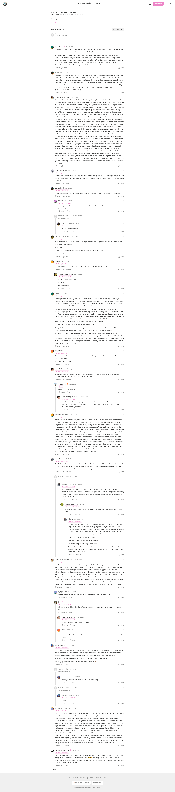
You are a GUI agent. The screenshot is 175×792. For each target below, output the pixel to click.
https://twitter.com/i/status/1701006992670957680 (101, 193)
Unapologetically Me (62, 236)
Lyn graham (62, 592)
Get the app (97, 783)
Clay (56, 261)
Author (61, 386)
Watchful (61, 201)
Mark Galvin (59, 47)
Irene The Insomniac (62, 750)
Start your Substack (82, 783)
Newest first (119, 29)
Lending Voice (60, 170)
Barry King (58, 188)
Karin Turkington (61, 369)
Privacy (85, 778)
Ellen (63, 630)
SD (56, 72)
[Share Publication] (150, 4)
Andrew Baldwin (61, 414)
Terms (91, 778)
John (59, 602)
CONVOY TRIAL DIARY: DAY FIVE (64, 12)
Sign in (168, 4)
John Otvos (59, 459)
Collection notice (100, 778)
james (57, 293)
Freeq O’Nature (70, 504)
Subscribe (158, 4)
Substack (77, 788)
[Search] (146, 4)
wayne (57, 351)
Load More (54, 769)
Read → (53, 22)
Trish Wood (55, 15)
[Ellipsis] (123, 46)
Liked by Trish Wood (62, 173)
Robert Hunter (60, 708)
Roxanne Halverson (62, 97)
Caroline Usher (60, 645)
